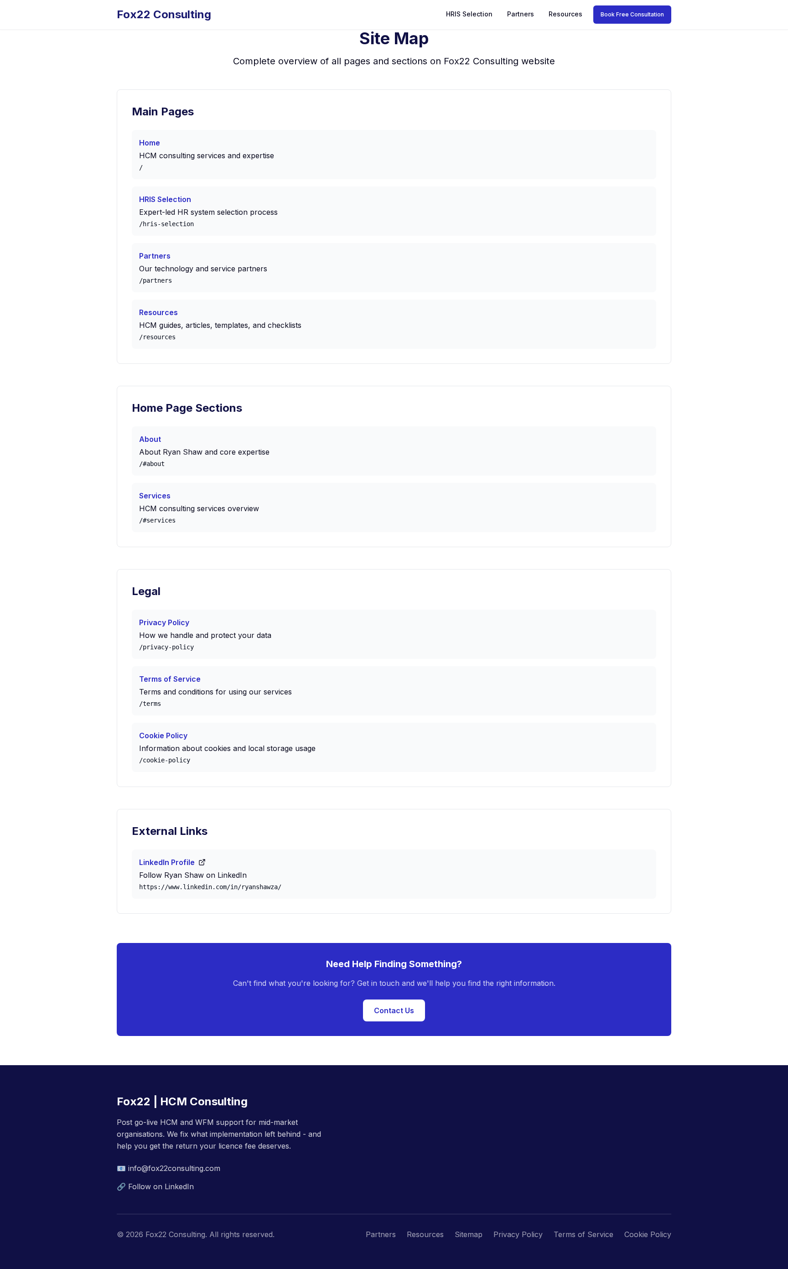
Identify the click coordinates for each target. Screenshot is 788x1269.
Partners (520, 14)
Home (149, 142)
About (150, 439)
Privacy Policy (164, 622)
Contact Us (394, 1010)
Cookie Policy (163, 735)
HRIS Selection (469, 14)
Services (155, 495)
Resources (565, 14)
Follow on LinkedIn (161, 1186)
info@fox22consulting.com (174, 1168)
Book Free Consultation (632, 14)
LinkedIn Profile (167, 862)
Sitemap (468, 1234)
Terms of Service (170, 679)
